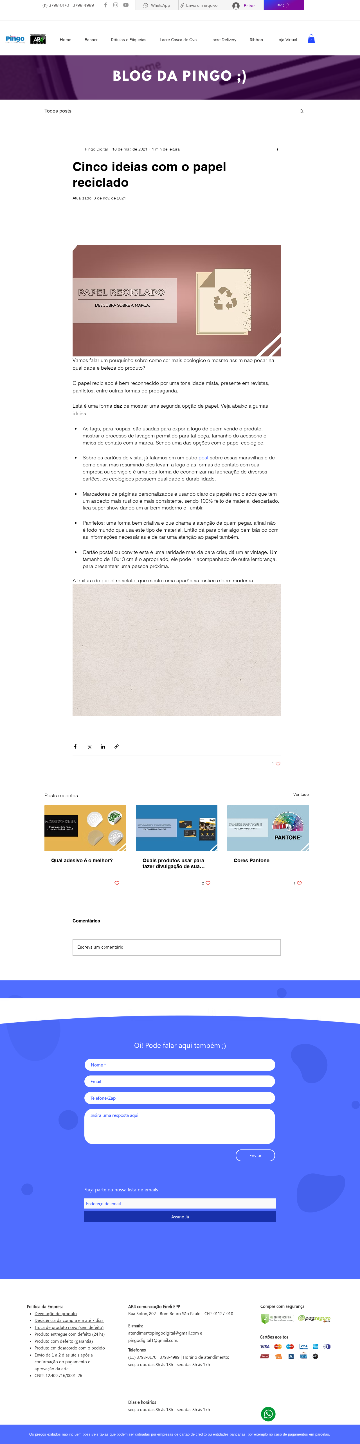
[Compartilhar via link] (116, 746)
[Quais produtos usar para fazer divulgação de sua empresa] (177, 828)
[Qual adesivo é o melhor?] (85, 828)
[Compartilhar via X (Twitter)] (89, 746)
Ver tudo (301, 794)
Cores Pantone (251, 860)
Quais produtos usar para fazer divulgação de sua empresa (173, 863)
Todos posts (57, 111)
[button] (182, 5)
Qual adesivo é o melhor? (82, 860)
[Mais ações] (277, 149)
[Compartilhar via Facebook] (75, 746)
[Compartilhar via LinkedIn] (102, 746)
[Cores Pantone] (268, 828)
